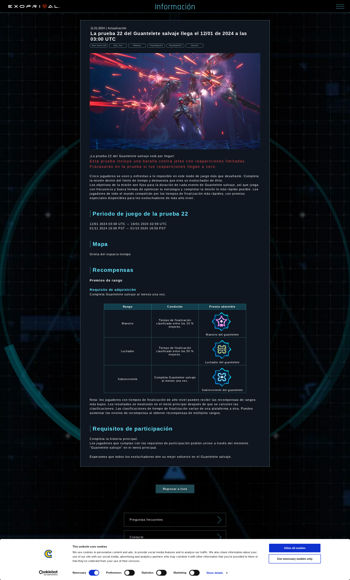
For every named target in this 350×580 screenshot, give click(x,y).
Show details (214, 572)
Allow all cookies (295, 548)
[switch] (129, 573)
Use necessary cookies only (294, 558)
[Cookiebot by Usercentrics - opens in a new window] (48, 573)
